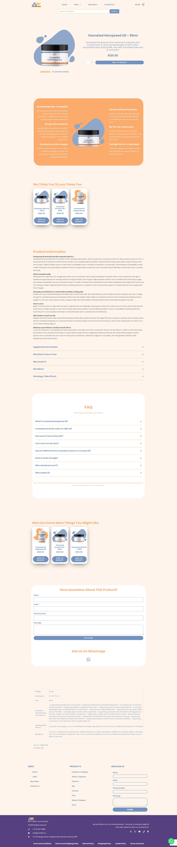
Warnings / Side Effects (44, 376)
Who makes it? (42, 472)
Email (36, 604)
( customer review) (60, 72)
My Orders (92, 4)
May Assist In (39, 361)
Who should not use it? (46, 465)
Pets (73, 795)
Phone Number (40, 614)
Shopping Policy (104, 844)
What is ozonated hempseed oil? (51, 421)
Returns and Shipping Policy (66, 844)
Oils (42, 748)
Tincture (75, 781)
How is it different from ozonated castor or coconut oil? (63, 450)
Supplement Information (45, 347)
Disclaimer (38, 369)
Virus (74, 805)
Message (37, 623)
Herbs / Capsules (79, 777)
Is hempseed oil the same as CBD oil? (53, 428)
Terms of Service (137, 844)
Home (64, 4)
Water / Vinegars (79, 800)
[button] (171, 841)
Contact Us (109, 4)
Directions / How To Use (45, 354)
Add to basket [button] (41, 220)
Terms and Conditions (42, 844)
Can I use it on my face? (47, 443)
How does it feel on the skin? (49, 436)
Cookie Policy (120, 844)
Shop (76, 4)
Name (36, 595)
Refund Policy (88, 844)
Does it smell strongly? (46, 458)
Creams (75, 791)
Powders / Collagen (80, 772)
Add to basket (119, 62)
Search (114, 11)
